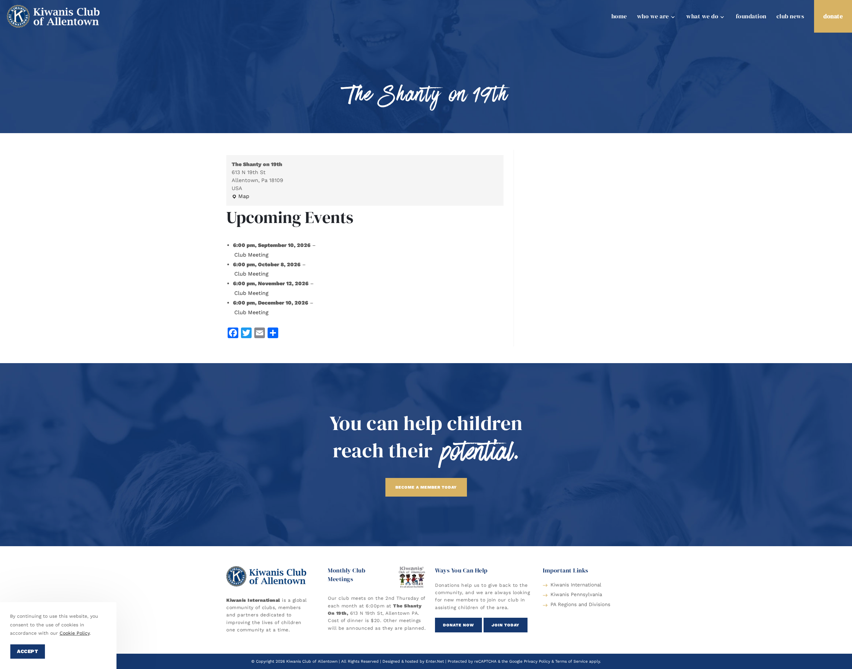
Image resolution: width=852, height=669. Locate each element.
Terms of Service (571, 661)
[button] (426, 487)
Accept (27, 651)
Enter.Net (435, 661)
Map (240, 195)
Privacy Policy (537, 661)
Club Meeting (251, 255)
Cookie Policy (75, 633)
